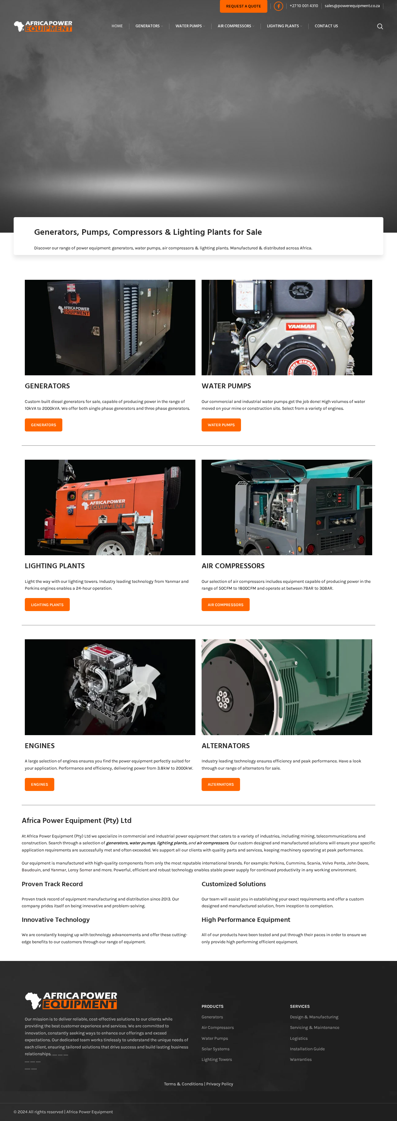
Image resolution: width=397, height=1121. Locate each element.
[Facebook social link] (278, 6)
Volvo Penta (333, 863)
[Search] (380, 26)
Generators (212, 1017)
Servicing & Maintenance (314, 1027)
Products (213, 1006)
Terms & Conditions (183, 1084)
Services (300, 1006)
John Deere (357, 863)
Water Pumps (215, 1038)
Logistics (299, 1038)
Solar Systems (216, 1049)
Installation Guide (307, 1049)
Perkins (277, 863)
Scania (313, 863)
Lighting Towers (217, 1059)
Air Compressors (218, 1027)
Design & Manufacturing (314, 1017)
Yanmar (58, 870)
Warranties (301, 1059)
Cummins (295, 863)
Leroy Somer (80, 870)
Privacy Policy (219, 1084)
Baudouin (31, 870)
